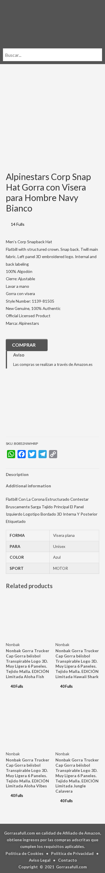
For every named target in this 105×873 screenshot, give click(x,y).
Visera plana (64, 535)
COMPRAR (24, 345)
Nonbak (13, 644)
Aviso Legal (39, 860)
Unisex (59, 546)
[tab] (52, 474)
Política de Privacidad (72, 853)
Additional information (28, 485)
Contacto (67, 860)
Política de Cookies (24, 853)
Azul (57, 557)
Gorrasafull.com (71, 866)
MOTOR (60, 568)
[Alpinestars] (35, 406)
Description (17, 474)
